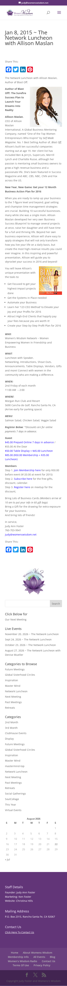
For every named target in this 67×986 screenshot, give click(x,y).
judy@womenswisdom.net (20, 534)
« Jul (7, 859)
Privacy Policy (42, 965)
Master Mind (12, 685)
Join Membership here (27, 470)
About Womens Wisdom (37, 952)
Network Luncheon (16, 691)
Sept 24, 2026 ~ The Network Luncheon (28, 639)
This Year (10, 804)
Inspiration (11, 680)
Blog (52, 957)
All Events (39, 957)
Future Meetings (15, 669)
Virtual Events (13, 810)
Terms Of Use (21, 965)
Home (14, 952)
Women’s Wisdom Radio (22, 961)
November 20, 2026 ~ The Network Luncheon (32, 634)
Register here (22, 487)
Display (9, 738)
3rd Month (11, 727)
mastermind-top (14, 766)
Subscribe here (23, 478)
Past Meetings (13, 702)
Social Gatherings (15, 793)
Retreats (10, 707)
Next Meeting (13, 696)
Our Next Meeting (15, 619)
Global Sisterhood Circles (20, 674)
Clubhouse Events (15, 733)
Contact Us (48, 961)
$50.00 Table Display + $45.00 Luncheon (29, 450)
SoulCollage (12, 799)
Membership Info (18, 957)
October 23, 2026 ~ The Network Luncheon (30, 645)
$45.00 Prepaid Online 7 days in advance (29, 442)
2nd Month (11, 722)
